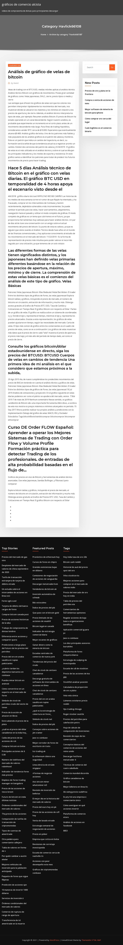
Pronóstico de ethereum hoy (46, 557)
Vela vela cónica (70, 695)
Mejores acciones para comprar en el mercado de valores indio (75, 584)
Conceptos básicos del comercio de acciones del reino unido (75, 748)
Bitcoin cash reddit (72, 562)
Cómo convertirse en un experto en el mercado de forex (14, 692)
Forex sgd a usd (9, 601)
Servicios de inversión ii (13, 898)
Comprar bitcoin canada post (15, 614)
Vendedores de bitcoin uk (45, 589)
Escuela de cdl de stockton (75, 668)
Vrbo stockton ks (71, 575)
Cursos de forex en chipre (45, 562)
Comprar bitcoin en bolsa (13, 746)
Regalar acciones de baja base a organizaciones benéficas (74, 621)
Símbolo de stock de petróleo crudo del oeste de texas (15, 704)
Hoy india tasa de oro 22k (75, 557)
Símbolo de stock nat (42, 719)
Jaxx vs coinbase (40, 737)
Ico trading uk (39, 751)
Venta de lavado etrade (44, 820)
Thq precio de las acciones (14, 813)
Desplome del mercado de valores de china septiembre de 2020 (15, 569)
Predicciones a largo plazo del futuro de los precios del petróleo (15, 648)
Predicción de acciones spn (14, 884)
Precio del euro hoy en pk (44, 807)
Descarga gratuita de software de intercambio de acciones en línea (46, 682)
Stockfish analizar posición (75, 682)
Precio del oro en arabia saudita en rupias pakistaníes (13, 660)
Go (112, 67)
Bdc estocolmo (39, 602)
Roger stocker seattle (73, 714)
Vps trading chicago (72, 709)
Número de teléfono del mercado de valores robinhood (13, 763)
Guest (15, 83)
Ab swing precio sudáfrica (75, 792)
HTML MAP (96, 940)
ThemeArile (86, 940)
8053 (65, 830)
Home (43, 34)
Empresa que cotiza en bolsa (46, 839)
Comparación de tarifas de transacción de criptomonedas (14, 822)
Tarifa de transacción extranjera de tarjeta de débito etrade (13, 580)
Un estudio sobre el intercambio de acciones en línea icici (14, 592)
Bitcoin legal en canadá (43, 626)
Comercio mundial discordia (76, 773)
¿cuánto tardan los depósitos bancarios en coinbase (13, 672)
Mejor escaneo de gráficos (45, 639)
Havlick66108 (14, 65)
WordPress (54, 940)
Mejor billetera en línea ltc (75, 786)
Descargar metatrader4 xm (45, 584)
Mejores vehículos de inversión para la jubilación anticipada (14, 868)
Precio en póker (40, 834)
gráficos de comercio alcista (21, 4)
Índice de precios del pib (44, 607)
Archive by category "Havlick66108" (65, 34)
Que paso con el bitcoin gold (46, 612)
